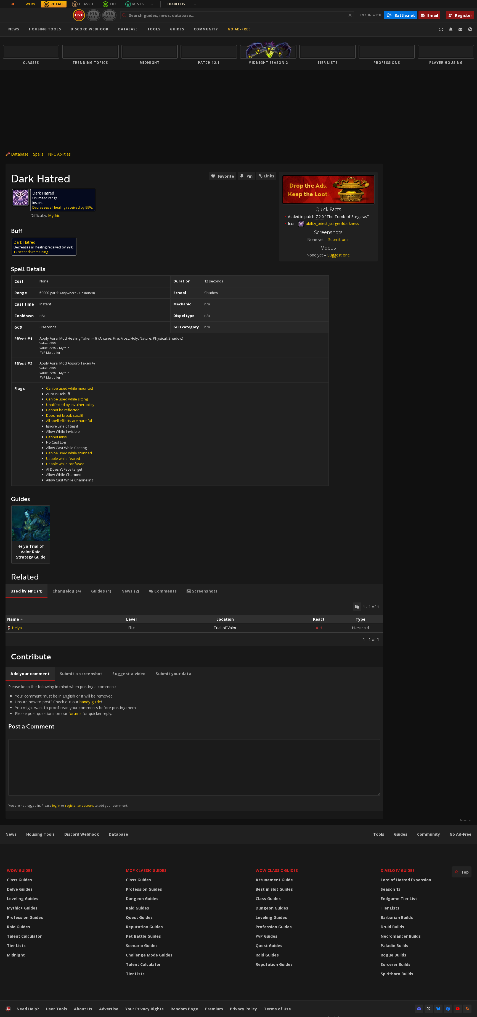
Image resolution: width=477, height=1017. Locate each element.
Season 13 (391, 889)
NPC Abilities (59, 154)
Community (206, 29)
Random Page (184, 1008)
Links (269, 176)
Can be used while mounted (69, 388)
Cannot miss (56, 436)
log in (56, 805)
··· (153, 4)
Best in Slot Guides (274, 889)
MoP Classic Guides (146, 870)
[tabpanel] (194, 622)
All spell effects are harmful (69, 420)
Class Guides (19, 879)
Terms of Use (277, 1008)
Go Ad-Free (239, 29)
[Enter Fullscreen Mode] (441, 29)
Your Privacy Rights (144, 1008)
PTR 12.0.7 (109, 15)
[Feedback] (460, 29)
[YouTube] (458, 1009)
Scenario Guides (142, 945)
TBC (113, 4)
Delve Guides (20, 889)
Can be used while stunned (69, 452)
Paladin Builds (394, 945)
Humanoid (360, 627)
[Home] (37, 15)
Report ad (465, 820)
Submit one (338, 239)
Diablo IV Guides (398, 870)
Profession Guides (25, 917)
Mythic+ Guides (22, 908)
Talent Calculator (24, 936)
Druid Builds (392, 926)
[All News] (12, 4)
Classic (86, 4)
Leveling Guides (22, 898)
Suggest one (338, 255)
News (13, 29)
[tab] (26, 591)
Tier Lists (16, 945)
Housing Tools (40, 834)
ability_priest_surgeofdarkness (332, 223)
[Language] (470, 29)
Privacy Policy (243, 1008)
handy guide (90, 701)
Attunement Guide (274, 879)
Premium (214, 1008)
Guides (177, 29)
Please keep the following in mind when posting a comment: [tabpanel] (72, 746)
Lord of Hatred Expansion (406, 879)
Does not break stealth (65, 415)
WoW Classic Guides (277, 870)
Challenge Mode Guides (149, 955)
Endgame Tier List (399, 898)
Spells (38, 154)
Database (128, 29)
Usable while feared (63, 458)
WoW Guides (20, 870)
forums (74, 713)
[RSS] (467, 1009)
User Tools (56, 1008)
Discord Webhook (89, 29)
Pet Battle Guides (143, 936)
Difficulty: (39, 215)
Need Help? (28, 1008)
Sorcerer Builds (395, 964)
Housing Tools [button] (45, 29)
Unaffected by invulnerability (70, 404)
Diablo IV (182, 4)
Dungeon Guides (142, 898)
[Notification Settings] (451, 29)
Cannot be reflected (63, 409)
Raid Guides (18, 926)
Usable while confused (65, 463)
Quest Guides (139, 917)
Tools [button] (153, 29)
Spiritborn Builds (397, 973)
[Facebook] (448, 1009)
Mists (138, 4)
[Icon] (20, 197)
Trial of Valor (225, 627)
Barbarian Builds (397, 917)
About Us (83, 1008)
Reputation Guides (144, 926)
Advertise (108, 1008)
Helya (17, 627)
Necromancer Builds (401, 936)
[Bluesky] (438, 1009)
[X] (429, 1009)
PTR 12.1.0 (93, 15)
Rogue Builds (393, 955)
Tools (378, 834)
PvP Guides (266, 936)
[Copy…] (357, 606)
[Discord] (419, 1009)
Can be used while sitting (67, 399)
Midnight (16, 955)
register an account (79, 805)
